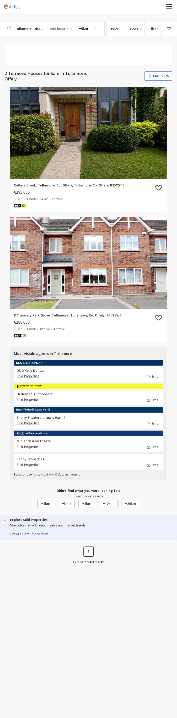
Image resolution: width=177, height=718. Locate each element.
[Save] (169, 29)
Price (115, 29)
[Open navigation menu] (169, 6)
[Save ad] (158, 187)
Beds (134, 29)
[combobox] (52, 28)
